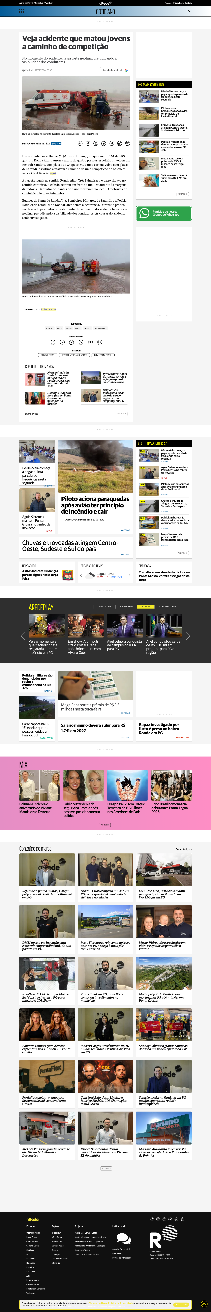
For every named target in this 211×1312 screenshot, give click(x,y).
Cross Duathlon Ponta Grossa (87, 1254)
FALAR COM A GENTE (103, 355)
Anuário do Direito (82, 1250)
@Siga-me (56, 144)
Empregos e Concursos (35, 1289)
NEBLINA (87, 328)
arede (59, 328)
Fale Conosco (117, 1254)
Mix (27, 1254)
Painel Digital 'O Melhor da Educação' (90, 1246)
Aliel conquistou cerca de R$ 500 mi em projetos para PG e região (163, 647)
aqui (53, 173)
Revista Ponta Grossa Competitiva (89, 1242)
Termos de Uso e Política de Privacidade (111, 1303)
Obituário (56, 1263)
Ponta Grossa (31, 1237)
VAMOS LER (104, 606)
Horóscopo (30, 1263)
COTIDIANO (105, 11)
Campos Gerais (32, 1246)
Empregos (56, 1254)
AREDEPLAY (41, 606)
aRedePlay (56, 1233)
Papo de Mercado (33, 1280)
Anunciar (174, 3)
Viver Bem (30, 1259)
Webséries (30, 1293)
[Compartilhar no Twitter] (104, 144)
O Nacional (48, 309)
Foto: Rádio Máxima (89, 134)
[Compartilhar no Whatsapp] (119, 144)
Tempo (55, 1250)
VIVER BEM (126, 606)
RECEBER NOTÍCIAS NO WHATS (74, 355)
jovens (68, 328)
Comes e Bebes (32, 1285)
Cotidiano (30, 1250)
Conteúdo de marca (60, 1259)
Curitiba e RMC (32, 1242)
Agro (28, 1276)
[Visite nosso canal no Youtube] (164, 1219)
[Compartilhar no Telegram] (112, 144)
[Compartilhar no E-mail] (127, 144)
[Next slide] (129, 575)
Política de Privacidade (121, 1258)
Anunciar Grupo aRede (121, 1249)
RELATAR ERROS (47, 355)
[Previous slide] (81, 575)
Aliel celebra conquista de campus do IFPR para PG (124, 645)
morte (77, 328)
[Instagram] (158, 1219)
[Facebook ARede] (152, 1219)
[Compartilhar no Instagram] (96, 144)
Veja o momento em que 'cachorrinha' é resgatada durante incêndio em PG (44, 647)
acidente (49, 328)
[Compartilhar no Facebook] (88, 144)
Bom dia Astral (58, 1246)
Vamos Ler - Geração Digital (86, 1233)
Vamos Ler (30, 1272)
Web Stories (57, 1242)
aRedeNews (57, 1237)
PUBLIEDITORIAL (168, 606)
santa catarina (100, 328)
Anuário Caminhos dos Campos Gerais (90, 1237)
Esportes (30, 1267)
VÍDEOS (145, 606)
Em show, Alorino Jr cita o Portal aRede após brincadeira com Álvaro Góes (84, 647)
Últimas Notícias (33, 1233)
